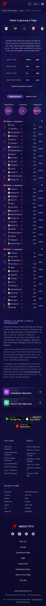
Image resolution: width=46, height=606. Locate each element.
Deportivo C (8, 501)
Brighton (28, 501)
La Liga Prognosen (10, 463)
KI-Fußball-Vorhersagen (32, 372)
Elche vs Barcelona (33, 447)
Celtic (27, 498)
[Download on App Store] (33, 419)
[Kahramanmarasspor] (33, 28)
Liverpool (7, 495)
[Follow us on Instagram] (19, 534)
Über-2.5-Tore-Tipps (23, 574)
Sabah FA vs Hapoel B (34, 469)
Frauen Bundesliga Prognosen (10, 453)
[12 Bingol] (6, 28)
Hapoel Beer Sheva (31, 492)
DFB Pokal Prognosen (8, 448)
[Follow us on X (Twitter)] (26, 534)
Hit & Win (23, 580)
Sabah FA (7, 511)
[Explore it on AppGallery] (23, 426)
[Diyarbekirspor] (24, 28)
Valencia (28, 508)
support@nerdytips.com (23, 591)
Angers (6, 505)
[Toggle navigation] (42, 4)
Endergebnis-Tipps (23, 569)
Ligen (21, 10)
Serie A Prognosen (10, 467)
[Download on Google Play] (13, 419)
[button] (29, 4)
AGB (23, 558)
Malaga (6, 498)
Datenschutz (23, 563)
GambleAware (36, 599)
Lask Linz (28, 495)
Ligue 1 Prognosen (10, 470)
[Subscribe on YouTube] (33, 534)
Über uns (23, 541)
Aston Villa (28, 505)
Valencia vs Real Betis (32, 474)
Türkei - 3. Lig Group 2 (14, 121)
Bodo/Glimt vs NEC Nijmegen (33, 460)
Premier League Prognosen (9, 459)
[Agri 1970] (15, 28)
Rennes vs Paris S (33, 450)
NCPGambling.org (23, 602)
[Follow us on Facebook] (12, 534)
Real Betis (28, 511)
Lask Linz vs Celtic (33, 464)
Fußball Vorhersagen (10, 10)
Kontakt (23, 547)
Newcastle (7, 492)
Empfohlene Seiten (23, 552)
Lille (5, 508)
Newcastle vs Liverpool (31, 454)
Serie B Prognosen (10, 473)
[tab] (15, 96)
